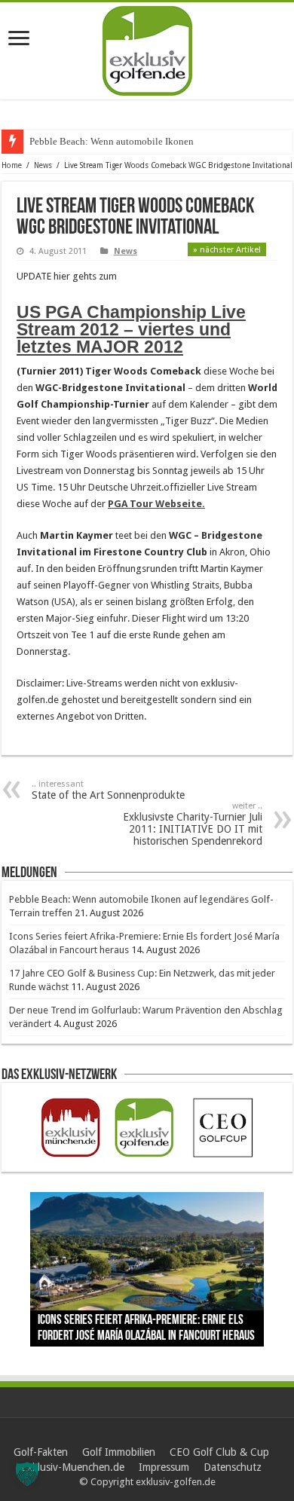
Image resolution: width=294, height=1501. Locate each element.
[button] (27, 1474)
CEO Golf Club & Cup (219, 1452)
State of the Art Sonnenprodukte (108, 790)
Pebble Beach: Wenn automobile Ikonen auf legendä (136, 141)
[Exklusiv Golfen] (147, 48)
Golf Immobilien (118, 1452)
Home (12, 165)
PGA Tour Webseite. (156, 503)
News (43, 165)
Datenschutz (233, 1467)
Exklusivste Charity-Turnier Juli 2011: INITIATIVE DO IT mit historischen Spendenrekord (192, 824)
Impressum (164, 1467)
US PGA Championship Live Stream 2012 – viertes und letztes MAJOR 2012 (131, 329)
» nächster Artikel (227, 250)
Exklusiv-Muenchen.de (72, 1467)
